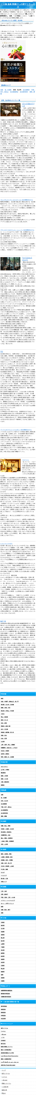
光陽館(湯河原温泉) (6, 996)
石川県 (2, 928)
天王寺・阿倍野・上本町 (7, 866)
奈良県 (2, 962)
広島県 (2, 965)
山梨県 (2, 944)
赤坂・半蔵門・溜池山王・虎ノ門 (10, 701)
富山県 (2, 937)
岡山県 (2, 968)
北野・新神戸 (4, 894)
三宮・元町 (4, 891)
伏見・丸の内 (4, 800)
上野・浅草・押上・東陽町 (8, 744)
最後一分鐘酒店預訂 (6, 1059)
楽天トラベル (4, 1028)
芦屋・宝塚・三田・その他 (8, 897)
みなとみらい (4, 766)
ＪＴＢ (2, 1037)
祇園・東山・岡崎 (5, 825)
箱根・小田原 (4, 775)
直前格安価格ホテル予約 (7, 1053)
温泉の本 (4, 1090)
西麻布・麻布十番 (5, 726)
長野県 (2, 934)
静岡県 (2, 953)
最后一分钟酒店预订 (6, 1049)
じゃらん (3, 1031)
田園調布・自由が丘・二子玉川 (9, 747)
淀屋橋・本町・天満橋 (7, 860)
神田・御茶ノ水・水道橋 (7, 757)
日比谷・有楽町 (5, 750)
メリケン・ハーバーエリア (8, 900)
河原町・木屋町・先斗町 (7, 829)
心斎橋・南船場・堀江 (7, 857)
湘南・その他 (4, 779)
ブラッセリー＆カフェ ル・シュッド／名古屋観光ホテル (17, 230)
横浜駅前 (3, 772)
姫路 (2, 906)
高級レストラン (6, 1083)
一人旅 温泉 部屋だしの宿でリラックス (18, 5)
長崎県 (2, 977)
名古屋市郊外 (24, 91)
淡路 (2, 912)
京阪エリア (4, 881)
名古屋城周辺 (14, 91)
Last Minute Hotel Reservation (9, 1056)
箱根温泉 (3, 1009)
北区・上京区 (4, 844)
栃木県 (2, 941)
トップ (4, 1070)
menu (34, 1)
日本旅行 (3, 1040)
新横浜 (2, 785)
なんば (2, 872)
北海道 (2, 922)
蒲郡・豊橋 (4, 816)
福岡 (2, 974)
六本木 (2, 714)
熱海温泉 (3, 1012)
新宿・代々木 (4, 720)
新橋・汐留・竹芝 (5, 707)
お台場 (2, 741)
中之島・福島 (4, 869)
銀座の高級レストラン (7, 1046)
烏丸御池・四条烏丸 (6, 832)
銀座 (2, 698)
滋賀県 (2, 959)
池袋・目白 (4, 735)
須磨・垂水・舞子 (5, 909)
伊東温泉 (3, 1015)
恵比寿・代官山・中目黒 (7, 710)
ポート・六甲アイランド (7, 903)
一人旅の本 (5, 1086)
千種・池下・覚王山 (6, 807)
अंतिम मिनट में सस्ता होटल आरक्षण (8, 1065)
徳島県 (2, 971)
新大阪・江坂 (4, 878)
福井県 (2, 925)
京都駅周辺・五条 (5, 835)
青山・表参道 (4, 717)
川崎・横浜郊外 (5, 782)
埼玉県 (2, 950)
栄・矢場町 (8, 89)
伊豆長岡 (3, 1018)
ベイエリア (4, 875)
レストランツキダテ (6, 543)
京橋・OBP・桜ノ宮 (6, 863)
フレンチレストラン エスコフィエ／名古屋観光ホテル (16, 200)
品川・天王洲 (4, 729)
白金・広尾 (4, 738)
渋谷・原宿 (4, 723)
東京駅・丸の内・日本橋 (7, 704)
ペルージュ (25, 460)
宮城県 (2, 931)
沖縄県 (2, 981)
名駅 (1, 89)
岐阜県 (2, 956)
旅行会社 (3, 1043)
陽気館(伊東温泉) (5, 993)
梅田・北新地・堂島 (6, 854)
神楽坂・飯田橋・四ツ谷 (7, 732)
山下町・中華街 (5, 769)
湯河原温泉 (4, 1006)
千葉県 (2, 947)
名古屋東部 (26, 89)
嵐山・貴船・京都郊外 (7, 838)
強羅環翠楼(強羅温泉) (6, 990)
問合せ (4, 1093)
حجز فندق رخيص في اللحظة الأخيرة (10, 1062)
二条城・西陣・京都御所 (7, 841)
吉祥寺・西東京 (5, 754)
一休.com (3, 1034)
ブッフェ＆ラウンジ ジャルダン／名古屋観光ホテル (16, 429)
